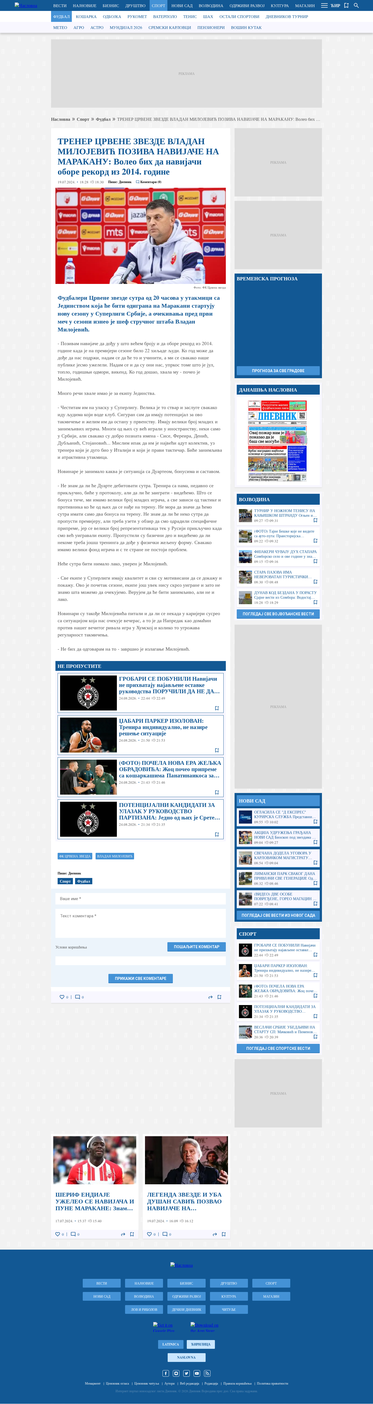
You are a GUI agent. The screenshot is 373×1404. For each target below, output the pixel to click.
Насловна (60, 119)
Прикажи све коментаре (140, 978)
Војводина (211, 5)
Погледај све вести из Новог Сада (278, 915)
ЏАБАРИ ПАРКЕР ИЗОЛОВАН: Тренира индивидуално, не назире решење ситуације (140, 735)
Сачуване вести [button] (346, 5)
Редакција (211, 1383)
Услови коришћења (71, 947)
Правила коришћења (237, 1383)
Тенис (190, 16)
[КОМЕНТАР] (77, 997)
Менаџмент (92, 1383)
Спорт (158, 5)
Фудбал (61, 16)
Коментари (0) (150, 182)
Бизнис (111, 5)
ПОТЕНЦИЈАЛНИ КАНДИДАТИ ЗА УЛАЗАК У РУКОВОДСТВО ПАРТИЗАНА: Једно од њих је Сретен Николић (140, 819)
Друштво (135, 5)
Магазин (305, 5)
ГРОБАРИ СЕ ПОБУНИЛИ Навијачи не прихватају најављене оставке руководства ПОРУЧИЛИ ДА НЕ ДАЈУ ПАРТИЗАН (140, 693)
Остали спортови (239, 16)
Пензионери (211, 27)
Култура (280, 5)
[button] (324, 5)
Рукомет (137, 16)
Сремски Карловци (170, 27)
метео (60, 27)
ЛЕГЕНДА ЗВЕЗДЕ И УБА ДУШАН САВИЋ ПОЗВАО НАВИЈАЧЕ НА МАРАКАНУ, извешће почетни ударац (186, 1186)
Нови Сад (182, 5)
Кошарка (86, 16)
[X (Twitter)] (186, 1373)
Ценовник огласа (117, 1383)
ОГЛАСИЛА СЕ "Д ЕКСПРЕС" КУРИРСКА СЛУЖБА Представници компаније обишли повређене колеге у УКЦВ (278, 817)
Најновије (84, 5)
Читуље (229, 1309)
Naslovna (186, 1357)
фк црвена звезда (75, 856)
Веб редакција (189, 1383)
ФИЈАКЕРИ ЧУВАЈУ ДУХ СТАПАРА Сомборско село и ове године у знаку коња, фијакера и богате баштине (278, 557)
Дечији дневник (186, 1309)
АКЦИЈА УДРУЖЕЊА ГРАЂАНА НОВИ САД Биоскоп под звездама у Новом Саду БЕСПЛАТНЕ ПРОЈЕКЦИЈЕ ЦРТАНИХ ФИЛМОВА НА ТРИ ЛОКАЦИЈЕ (278, 838)
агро (78, 27)
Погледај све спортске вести (278, 1048)
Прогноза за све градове (278, 371)
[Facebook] (165, 1373)
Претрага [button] (356, 5)
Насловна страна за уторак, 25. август (278, 441)
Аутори (169, 1383)
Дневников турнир (287, 16)
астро (96, 27)
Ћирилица (201, 1344)
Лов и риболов (144, 1309)
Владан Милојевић (114, 856)
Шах (208, 16)
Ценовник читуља (146, 1383)
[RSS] (207, 1373)
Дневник (125, 182)
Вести (60, 5)
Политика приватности (272, 1383)
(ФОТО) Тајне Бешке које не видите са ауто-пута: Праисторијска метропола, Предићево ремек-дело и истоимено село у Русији (278, 536)
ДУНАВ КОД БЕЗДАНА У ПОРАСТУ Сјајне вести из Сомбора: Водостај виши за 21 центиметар (278, 598)
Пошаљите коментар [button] (196, 947)
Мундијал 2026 (126, 27)
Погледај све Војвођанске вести (278, 614)
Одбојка (112, 16)
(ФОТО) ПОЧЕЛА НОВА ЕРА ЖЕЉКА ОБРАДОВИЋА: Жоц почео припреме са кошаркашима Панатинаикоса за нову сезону (140, 777)
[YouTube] (197, 1373)
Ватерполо (165, 16)
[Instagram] (176, 1373)
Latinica (170, 1344)
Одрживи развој (247, 5)
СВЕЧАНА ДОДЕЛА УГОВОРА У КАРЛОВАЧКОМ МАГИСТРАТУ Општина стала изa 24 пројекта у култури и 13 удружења (278, 858)
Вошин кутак (246, 27)
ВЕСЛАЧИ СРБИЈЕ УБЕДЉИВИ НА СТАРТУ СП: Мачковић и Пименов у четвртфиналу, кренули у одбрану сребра (278, 1032)
